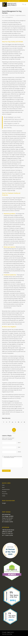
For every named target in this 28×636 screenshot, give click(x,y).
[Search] (22, 4)
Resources (4, 491)
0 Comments (11, 15)
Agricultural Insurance (20, 15)
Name (19, 442)
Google (4, 503)
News (3, 17)
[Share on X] (6, 422)
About (3, 487)
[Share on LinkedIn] (12, 422)
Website (19, 451)
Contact (3, 495)
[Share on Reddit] (21, 422)
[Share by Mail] (24, 422)
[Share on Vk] (18, 422)
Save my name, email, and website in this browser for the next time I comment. (13, 457)
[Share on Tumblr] (15, 422)
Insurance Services (6, 489)
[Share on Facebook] (3, 422)
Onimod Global (9, 634)
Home (3, 485)
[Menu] (25, 4)
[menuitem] (22, 4)
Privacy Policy (4, 493)
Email (19, 447)
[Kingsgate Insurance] (11, 4)
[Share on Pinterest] (9, 422)
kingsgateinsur (10, 17)
